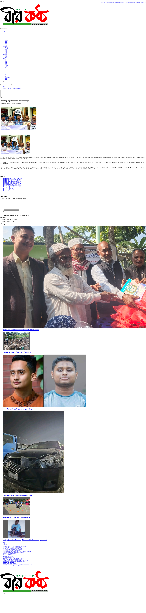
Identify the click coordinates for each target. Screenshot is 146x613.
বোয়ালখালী (6, 44)
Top (3, 87)
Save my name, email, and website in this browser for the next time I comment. (16, 215)
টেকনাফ (6, 64)
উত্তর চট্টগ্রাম (5, 46)
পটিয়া (6, 42)
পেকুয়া (6, 62)
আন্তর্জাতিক (4, 67)
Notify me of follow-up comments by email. (10, 219)
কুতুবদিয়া (6, 66)
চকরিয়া (6, 61)
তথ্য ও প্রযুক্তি (7, 77)
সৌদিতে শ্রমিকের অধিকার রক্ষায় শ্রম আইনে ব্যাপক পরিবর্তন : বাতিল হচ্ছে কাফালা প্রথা (15, 560)
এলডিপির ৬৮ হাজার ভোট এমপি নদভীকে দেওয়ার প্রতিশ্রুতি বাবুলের (12, 559)
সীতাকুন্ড (6, 52)
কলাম (6, 72)
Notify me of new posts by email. (8, 221)
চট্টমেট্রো (4, 36)
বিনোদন (6, 71)
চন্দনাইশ (6, 41)
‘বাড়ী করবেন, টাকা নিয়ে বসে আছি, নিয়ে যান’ (9, 563)
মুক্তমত (6, 73)
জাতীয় (4, 32)
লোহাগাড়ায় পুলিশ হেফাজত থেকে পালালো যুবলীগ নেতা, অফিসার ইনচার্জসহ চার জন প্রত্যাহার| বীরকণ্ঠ (25, 540)
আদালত (6, 35)
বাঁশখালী (6, 43)
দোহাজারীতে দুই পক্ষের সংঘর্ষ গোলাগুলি (8, 562)
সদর (5, 59)
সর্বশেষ (4, 542)
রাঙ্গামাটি (6, 56)
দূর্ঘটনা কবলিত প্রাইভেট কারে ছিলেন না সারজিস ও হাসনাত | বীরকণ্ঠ (115, 2)
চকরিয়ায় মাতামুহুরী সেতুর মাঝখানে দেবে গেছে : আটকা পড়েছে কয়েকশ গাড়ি (13, 558)
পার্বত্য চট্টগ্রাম (5, 54)
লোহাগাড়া (6, 39)
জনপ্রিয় (4, 543)
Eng (3, 81)
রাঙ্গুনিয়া (6, 51)
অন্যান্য (4, 69)
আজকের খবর (5, 544)
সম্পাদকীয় (4, 68)
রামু (5, 60)
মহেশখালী (6, 65)
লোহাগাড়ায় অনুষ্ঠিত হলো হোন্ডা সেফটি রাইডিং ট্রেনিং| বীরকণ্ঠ (16, 517)
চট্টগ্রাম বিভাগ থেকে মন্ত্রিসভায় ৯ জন (8, 557)
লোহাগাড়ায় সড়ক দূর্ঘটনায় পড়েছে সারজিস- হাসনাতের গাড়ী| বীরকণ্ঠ (136, 2)
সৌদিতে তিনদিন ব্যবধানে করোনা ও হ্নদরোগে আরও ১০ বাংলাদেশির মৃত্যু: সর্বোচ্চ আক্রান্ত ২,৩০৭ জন (17, 564)
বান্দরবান (6, 55)
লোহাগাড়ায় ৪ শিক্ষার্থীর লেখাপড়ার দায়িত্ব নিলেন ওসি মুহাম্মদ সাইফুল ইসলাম (13, 561)
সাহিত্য (6, 70)
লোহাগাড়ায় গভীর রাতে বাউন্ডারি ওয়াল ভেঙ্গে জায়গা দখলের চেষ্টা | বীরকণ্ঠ (13, 552)
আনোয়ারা (6, 40)
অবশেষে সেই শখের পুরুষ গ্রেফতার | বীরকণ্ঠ (9, 553)
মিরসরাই (6, 49)
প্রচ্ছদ (4, 30)
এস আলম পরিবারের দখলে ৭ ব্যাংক (8, 556)
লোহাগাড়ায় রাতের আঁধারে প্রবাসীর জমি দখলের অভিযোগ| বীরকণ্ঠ (95, 2)
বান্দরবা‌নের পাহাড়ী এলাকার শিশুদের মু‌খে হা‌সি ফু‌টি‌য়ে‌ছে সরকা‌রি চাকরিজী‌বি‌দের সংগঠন (73, 2)
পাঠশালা (6, 78)
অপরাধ (6, 34)
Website (1, 213)
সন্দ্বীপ (6, 53)
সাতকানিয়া (6, 45)
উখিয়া (6, 63)
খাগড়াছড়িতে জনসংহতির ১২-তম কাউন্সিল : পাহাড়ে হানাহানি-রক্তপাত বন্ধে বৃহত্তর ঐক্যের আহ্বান (17, 565)
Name (1, 208)
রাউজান (6, 50)
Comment (2, 206)
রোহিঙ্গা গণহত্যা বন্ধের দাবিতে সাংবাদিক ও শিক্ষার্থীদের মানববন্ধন (12, 88)
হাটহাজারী (6, 47)
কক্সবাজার (4, 58)
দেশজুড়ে (6, 33)
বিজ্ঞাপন (6, 79)
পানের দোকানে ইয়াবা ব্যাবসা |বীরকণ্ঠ (8, 554)
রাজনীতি (4, 31)
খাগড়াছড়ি (6, 57)
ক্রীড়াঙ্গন (6, 76)
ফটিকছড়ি (6, 48)
